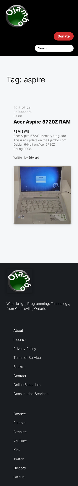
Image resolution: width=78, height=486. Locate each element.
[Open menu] (71, 16)
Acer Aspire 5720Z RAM (42, 122)
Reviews (21, 131)
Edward (33, 157)
